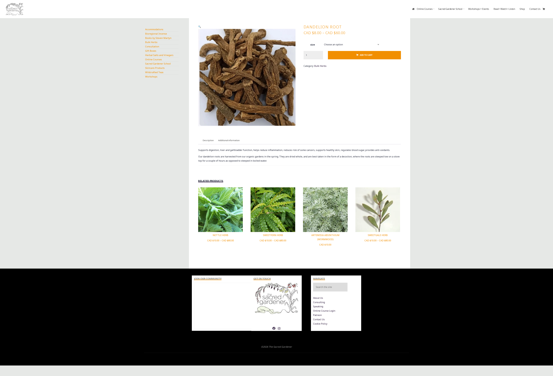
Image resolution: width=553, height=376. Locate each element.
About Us (318, 298)
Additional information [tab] (229, 140)
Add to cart (366, 55)
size (312, 44)
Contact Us (319, 319)
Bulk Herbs (320, 66)
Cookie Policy (320, 323)
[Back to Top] (542, 365)
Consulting (319, 302)
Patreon (317, 315)
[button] (199, 26)
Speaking (318, 306)
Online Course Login (324, 310)
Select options (220, 208)
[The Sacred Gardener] (14, 9)
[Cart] (545, 9)
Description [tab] (208, 140)
